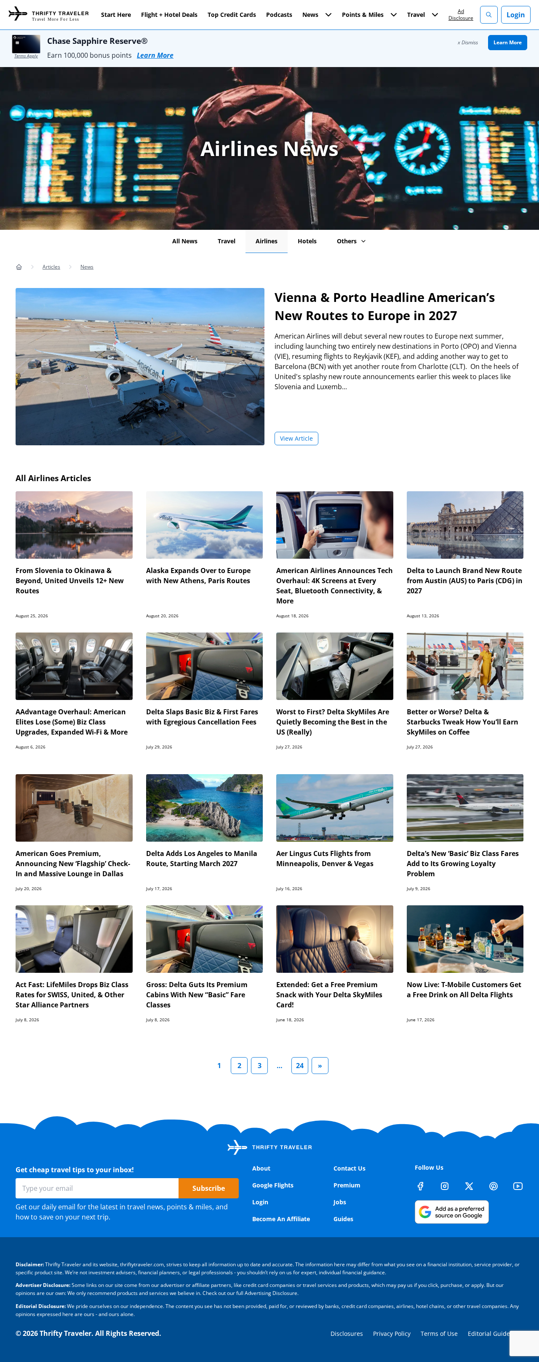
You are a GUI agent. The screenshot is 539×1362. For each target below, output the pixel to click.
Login (516, 14)
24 (300, 1065)
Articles (51, 266)
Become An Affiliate (281, 1219)
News (86, 266)
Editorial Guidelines (495, 1334)
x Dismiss (468, 42)
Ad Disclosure (460, 15)
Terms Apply (26, 56)
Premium (347, 1185)
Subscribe (208, 1188)
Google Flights (273, 1185)
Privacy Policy (392, 1334)
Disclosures (347, 1334)
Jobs (340, 1202)
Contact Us (350, 1168)
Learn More (155, 55)
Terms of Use (439, 1334)
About (261, 1168)
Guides (343, 1219)
